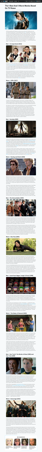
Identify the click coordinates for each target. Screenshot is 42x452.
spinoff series (22, 378)
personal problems (12, 64)
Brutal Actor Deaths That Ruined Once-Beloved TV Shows (24, 447)
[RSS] (34, 1)
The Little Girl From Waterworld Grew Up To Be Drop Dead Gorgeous (32, 447)
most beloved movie (19, 384)
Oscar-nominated (32, 303)
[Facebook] (25, 1)
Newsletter (38, 1)
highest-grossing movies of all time (29, 143)
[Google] (32, 1)
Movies (15, 1)
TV (18, 1)
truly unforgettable (24, 303)
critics (19, 77)
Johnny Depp (25, 64)
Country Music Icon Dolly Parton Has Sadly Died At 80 (9, 447)
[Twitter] (28, 1)
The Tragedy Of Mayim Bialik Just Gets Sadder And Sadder (17, 447)
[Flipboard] (31, 1)
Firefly (17, 145)
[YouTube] (26, 1)
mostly (27, 154)
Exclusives (11, 1)
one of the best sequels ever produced (18, 385)
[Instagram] (29, 1)
